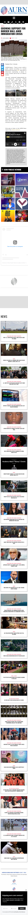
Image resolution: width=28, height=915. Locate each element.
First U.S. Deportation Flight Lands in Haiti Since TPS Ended (14, 338)
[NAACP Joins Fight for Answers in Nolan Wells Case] (14, 532)
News (2, 26)
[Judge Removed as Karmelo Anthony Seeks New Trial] (14, 418)
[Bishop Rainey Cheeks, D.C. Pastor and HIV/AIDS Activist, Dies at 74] (14, 464)
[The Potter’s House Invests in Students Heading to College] (14, 667)
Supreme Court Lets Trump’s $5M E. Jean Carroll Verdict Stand (14, 565)
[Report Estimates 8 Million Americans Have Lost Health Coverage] (14, 395)
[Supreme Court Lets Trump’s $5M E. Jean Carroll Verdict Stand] (14, 554)
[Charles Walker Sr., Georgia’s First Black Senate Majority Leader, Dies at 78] (14, 350)
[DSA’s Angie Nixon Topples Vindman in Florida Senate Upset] (14, 441)
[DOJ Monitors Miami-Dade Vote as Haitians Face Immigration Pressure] (14, 509)
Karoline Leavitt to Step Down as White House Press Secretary (14, 745)
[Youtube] (8, 22)
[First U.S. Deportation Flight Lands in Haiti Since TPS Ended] (14, 327)
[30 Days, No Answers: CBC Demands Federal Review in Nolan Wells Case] (14, 802)
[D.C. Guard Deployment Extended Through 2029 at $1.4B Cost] (14, 825)
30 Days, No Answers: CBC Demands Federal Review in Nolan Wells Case (14, 813)
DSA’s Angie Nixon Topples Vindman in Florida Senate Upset (14, 451)
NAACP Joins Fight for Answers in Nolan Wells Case (14, 542)
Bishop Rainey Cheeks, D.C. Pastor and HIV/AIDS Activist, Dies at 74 (14, 474)
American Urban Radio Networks (10, 262)
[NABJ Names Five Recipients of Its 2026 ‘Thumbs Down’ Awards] (14, 577)
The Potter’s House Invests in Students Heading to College (14, 678)
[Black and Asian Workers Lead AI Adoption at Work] (14, 757)
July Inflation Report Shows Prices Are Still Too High (14, 633)
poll (18, 70)
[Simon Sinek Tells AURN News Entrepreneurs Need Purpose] (14, 848)
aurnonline (22, 262)
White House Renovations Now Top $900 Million (14, 656)
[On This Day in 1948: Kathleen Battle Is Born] (14, 690)
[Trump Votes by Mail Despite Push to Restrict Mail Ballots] (14, 486)
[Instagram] (4, 22)
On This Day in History (14, 698)
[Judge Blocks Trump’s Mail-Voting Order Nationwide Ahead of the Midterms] (14, 711)
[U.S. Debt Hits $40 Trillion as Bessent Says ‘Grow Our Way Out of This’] (14, 373)
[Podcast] (23, 22)
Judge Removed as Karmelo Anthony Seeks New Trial (14, 429)
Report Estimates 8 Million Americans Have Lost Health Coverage (14, 406)
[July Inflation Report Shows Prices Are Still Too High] (14, 623)
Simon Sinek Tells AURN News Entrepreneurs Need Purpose (14, 858)
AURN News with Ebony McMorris (14, 336)
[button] (2, 64)
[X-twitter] (15, 22)
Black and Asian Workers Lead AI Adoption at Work (14, 767)
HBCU (12, 676)
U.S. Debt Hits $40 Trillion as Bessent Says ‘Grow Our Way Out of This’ (14, 383)
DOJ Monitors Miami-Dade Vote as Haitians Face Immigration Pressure (14, 520)
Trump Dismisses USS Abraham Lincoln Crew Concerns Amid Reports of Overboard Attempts (14, 611)
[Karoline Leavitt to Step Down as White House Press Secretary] (14, 734)
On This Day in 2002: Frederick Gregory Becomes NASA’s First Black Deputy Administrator (14, 790)
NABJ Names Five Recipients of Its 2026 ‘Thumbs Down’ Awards (14, 588)
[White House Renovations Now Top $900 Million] (14, 645)
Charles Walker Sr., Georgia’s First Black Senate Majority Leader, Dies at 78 (14, 360)
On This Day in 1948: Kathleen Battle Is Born (14, 700)
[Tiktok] (12, 22)
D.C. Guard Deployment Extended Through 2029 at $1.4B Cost (14, 836)
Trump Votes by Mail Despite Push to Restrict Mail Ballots (14, 497)
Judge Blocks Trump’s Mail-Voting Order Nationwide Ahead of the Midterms (14, 722)
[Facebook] (19, 22)
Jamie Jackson (16, 129)
